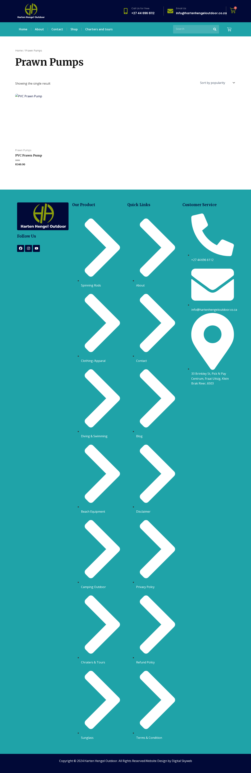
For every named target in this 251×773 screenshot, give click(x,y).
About (39, 29)
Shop (74, 29)
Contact (57, 29)
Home (23, 29)
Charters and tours (99, 29)
